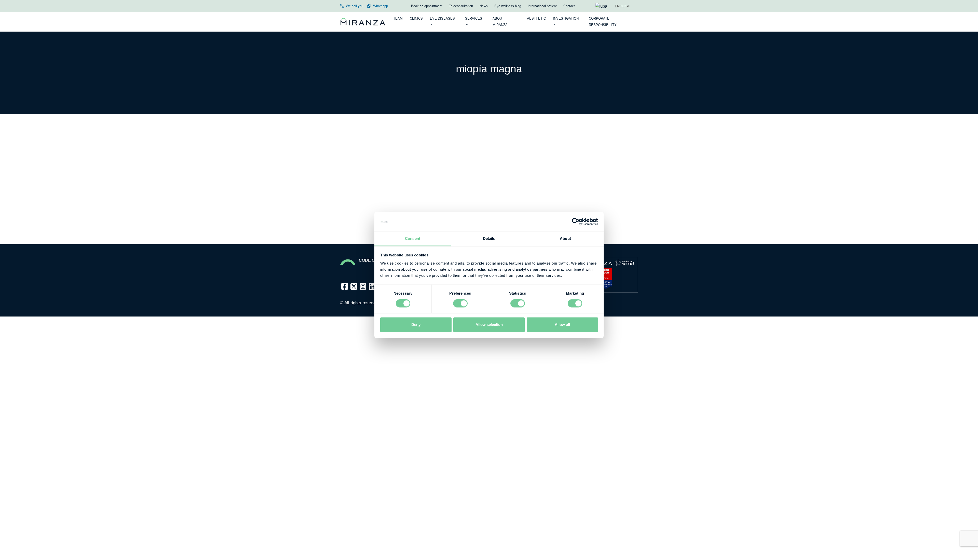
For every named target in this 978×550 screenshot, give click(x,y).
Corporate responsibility (603, 22)
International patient (542, 6)
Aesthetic (536, 18)
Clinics (416, 18)
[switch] (460, 303)
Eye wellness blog (507, 6)
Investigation (566, 18)
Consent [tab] (412, 238)
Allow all (562, 324)
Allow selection (489, 324)
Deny (415, 324)
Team (398, 18)
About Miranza (500, 22)
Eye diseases (442, 18)
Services (473, 18)
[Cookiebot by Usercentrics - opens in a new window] (575, 222)
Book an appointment (426, 6)
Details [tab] (489, 238)
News (484, 6)
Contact (569, 6)
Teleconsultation (461, 6)
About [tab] (565, 238)
